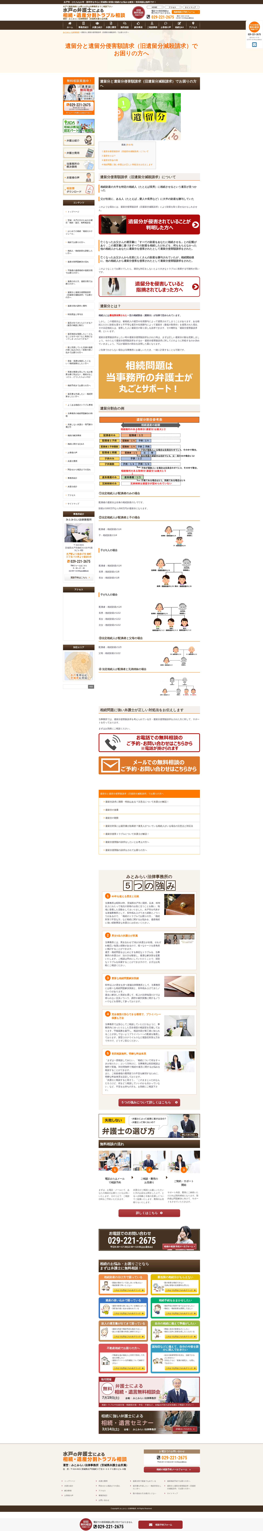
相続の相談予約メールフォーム (172, 1469)
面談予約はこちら (79, 577)
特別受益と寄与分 (75, 314)
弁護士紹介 (72, 486)
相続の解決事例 (74, 435)
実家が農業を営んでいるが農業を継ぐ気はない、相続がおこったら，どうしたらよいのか (79, 374)
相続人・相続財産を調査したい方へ (79, 252)
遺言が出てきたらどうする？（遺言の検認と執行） (79, 324)
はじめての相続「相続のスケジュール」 (79, 232)
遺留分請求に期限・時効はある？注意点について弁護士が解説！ (137, 802)
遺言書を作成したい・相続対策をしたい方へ (79, 395)
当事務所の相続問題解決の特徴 (79, 414)
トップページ (73, 212)
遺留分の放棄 (111, 810)
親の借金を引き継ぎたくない (144, 1493)
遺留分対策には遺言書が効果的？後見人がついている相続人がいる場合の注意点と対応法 (149, 826)
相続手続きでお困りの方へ (79, 385)
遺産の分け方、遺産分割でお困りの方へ (79, 282)
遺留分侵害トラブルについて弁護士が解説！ (127, 834)
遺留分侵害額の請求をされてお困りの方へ (126, 850)
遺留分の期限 (111, 818)
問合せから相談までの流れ (79, 469)
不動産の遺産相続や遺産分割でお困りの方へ (79, 271)
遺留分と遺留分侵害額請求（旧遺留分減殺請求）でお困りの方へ (79, 294)
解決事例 (68, 1491)
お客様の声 (72, 452)
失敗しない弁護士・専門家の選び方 (79, 425)
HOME (154, 7)
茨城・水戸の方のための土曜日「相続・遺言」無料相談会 (79, 221)
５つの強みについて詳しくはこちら (146, 1102)
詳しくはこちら (147, 1213)
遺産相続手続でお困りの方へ (178, 1481)
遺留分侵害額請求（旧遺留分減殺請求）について (125, 151)
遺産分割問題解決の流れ (78, 262)
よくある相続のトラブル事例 (80, 405)
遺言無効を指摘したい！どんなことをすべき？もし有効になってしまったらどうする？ (79, 336)
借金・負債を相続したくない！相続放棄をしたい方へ (78, 362)
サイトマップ (190, 7)
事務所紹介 (72, 478)
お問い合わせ (104, 1500)
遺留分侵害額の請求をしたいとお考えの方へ (127, 842)
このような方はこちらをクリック (127, 1290)
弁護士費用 (72, 461)
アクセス (172, 7)
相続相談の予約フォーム (184, 12)
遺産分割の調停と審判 (77, 306)
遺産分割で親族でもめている (144, 1481)
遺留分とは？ (109, 156)
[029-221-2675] (79, 78)
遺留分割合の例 (110, 160)
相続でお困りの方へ (76, 242)
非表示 (129, 145)
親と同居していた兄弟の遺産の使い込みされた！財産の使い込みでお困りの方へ (79, 349)
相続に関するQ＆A (76, 444)
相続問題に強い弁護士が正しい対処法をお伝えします (127, 164)
